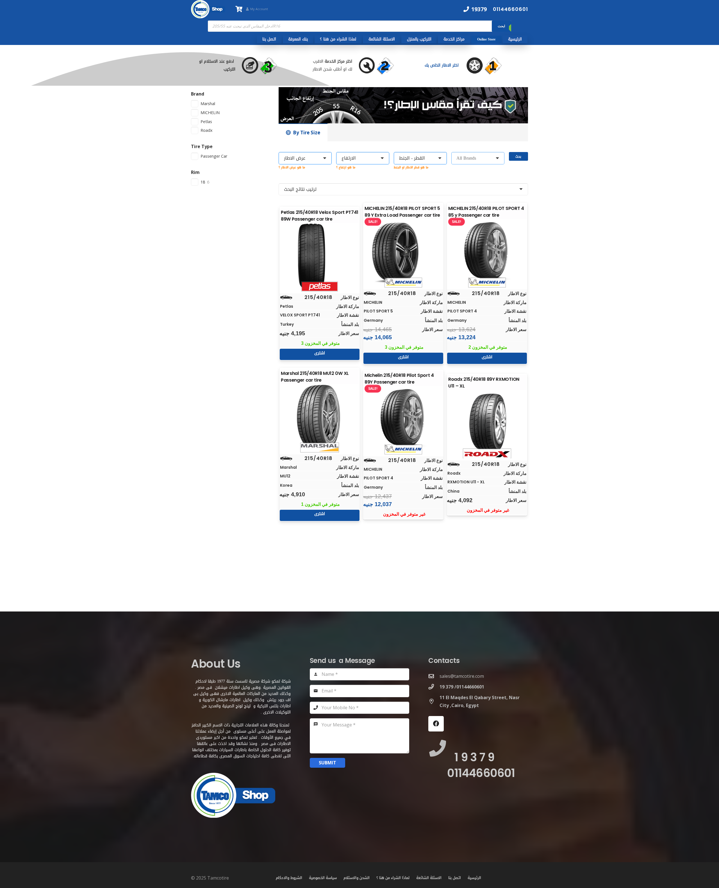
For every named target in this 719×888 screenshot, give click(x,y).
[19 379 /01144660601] (434, 686)
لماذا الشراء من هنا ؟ (392, 877)
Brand (197, 94)
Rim (195, 172)
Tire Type (202, 146)
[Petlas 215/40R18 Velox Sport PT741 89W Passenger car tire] (319, 256)
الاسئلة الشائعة (429, 877)
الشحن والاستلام (356, 877)
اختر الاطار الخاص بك (442, 65)
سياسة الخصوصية (323, 877)
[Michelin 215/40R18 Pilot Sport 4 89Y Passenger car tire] (403, 419)
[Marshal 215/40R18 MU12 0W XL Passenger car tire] (319, 417)
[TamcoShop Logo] (208, 9)
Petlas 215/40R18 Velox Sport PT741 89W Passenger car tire (319, 215)
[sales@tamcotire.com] (434, 676)
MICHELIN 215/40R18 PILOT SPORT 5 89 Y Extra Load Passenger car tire (402, 211)
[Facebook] (436, 723)
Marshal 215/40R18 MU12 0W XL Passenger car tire (315, 376)
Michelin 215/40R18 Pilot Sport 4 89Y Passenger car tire (399, 378)
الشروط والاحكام (289, 877)
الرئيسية (474, 877)
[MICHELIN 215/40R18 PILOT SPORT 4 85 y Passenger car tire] (487, 252)
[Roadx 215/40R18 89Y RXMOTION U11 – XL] (487, 423)
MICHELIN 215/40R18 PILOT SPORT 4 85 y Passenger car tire (486, 211)
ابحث (501, 26)
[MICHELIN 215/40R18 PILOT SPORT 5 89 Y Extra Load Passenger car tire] (403, 252)
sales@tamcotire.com (462, 676)
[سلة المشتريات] (238, 9)
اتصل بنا (454, 877)
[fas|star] (489, 65)
